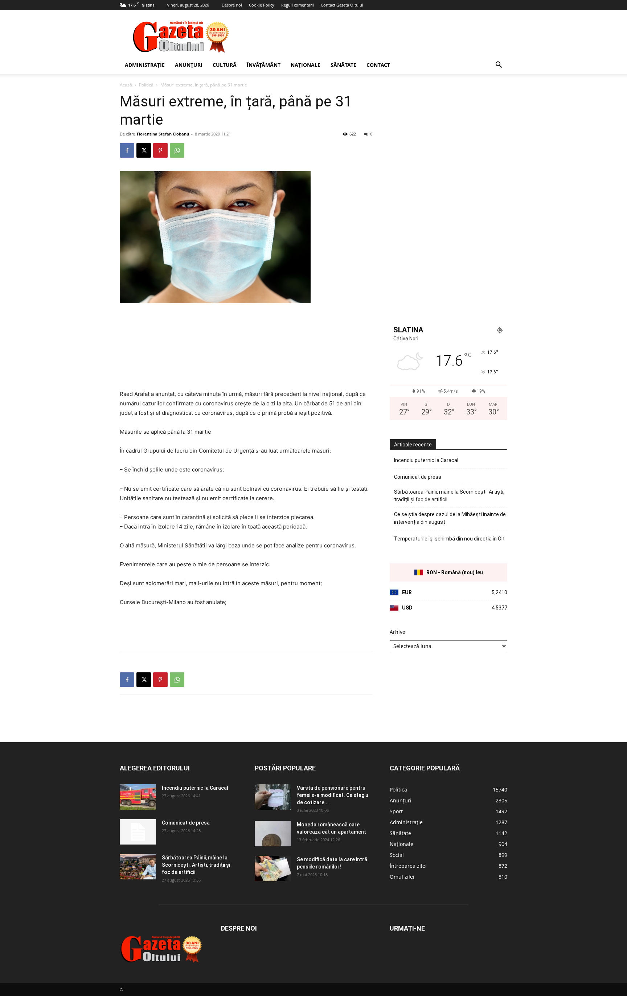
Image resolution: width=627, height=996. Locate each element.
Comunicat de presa (417, 477)
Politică (146, 85)
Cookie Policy (261, 5)
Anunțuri (188, 64)
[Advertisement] (375, 36)
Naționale (305, 64)
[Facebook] (127, 150)
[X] (143, 150)
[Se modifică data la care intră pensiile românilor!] (273, 868)
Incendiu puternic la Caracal (426, 460)
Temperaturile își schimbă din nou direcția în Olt (449, 539)
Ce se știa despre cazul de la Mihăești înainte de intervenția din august (450, 518)
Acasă (126, 85)
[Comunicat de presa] (138, 832)
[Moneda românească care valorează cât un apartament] (273, 833)
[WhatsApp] (177, 150)
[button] (498, 65)
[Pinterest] (160, 150)
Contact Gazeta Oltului (342, 5)
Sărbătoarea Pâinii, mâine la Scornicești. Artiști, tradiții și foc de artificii (449, 495)
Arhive (397, 631)
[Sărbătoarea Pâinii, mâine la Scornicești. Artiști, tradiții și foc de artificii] (138, 866)
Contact (378, 64)
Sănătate (343, 64)
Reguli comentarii (297, 5)
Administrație (145, 64)
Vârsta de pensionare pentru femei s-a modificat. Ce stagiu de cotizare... (332, 795)
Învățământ (263, 64)
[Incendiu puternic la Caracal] (138, 797)
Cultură (225, 64)
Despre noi (232, 5)
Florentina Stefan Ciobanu (163, 134)
